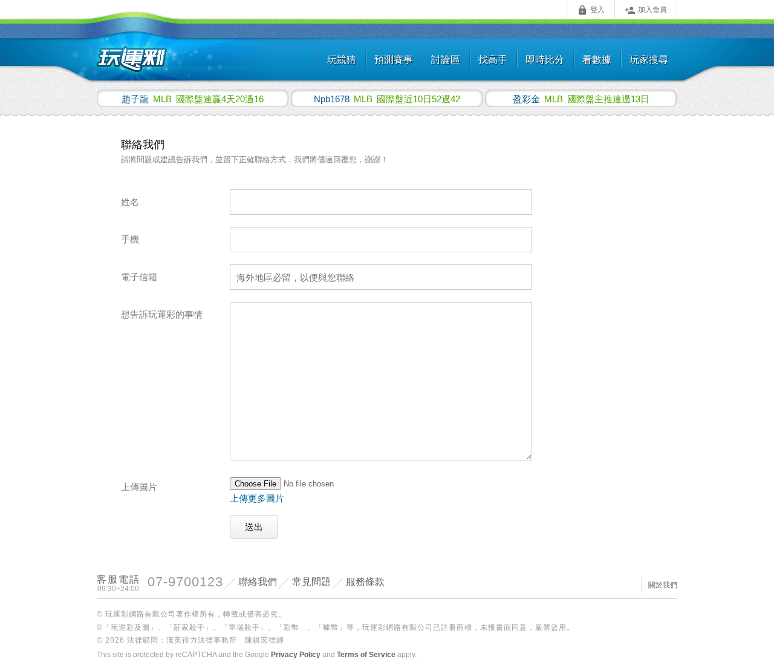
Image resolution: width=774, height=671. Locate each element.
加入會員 (646, 10)
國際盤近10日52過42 (387, 98)
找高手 (492, 59)
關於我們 (662, 585)
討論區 (445, 59)
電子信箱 (139, 277)
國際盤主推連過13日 (581, 98)
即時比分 (544, 59)
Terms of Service (366, 654)
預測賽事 (393, 59)
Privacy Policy (295, 654)
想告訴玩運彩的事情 (162, 314)
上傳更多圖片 (257, 498)
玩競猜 (341, 59)
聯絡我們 (257, 582)
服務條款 (365, 582)
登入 (591, 10)
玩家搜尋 (648, 59)
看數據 (596, 59)
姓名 (130, 202)
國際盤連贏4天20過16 (193, 98)
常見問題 (311, 582)
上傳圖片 (139, 487)
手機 (130, 239)
